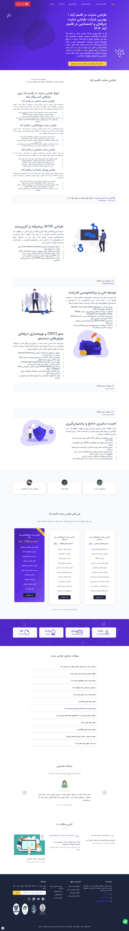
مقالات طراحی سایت (73, 896)
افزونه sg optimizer (108, 283)
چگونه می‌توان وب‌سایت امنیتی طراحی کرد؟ (82, 674)
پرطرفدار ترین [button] (72, 4)
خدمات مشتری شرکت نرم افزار (56, 887)
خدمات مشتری (21, 4)
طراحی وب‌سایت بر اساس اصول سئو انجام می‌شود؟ (80, 736)
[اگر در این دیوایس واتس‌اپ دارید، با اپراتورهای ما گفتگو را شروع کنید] (125, 921)
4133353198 (102, 201)
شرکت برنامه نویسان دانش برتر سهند (58, 926)
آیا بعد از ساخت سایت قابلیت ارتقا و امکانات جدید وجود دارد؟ (77, 667)
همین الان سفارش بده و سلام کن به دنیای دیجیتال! (86, 64)
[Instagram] (29, 899)
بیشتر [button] (52, 4)
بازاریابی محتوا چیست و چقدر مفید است (100, 840)
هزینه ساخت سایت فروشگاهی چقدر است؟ (83, 681)
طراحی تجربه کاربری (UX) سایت (86, 729)
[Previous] (24, 792)
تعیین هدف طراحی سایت (88, 722)
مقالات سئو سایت (74, 893)
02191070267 (111, 201)
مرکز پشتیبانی (58, 891)
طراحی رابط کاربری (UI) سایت (86, 701)
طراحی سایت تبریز (101, 4)
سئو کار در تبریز (109, 388)
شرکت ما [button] (61, 4)
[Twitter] (38, 899)
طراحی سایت (58, 898)
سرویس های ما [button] (86, 4)
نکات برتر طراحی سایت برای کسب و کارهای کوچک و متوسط (67, 843)
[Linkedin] (33, 899)
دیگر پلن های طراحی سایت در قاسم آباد (63, 609)
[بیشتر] (29, 494)
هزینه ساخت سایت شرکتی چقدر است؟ (84, 695)
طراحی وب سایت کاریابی (36, 858)
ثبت (17, 893)
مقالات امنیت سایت (73, 886)
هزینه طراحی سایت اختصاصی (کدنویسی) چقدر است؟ (79, 708)
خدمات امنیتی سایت (108, 414)
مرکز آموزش (58, 894)
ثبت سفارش (29, 595)
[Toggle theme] (2, 928)
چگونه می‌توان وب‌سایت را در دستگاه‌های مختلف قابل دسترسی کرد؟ (75, 715)
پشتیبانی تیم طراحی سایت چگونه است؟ (83, 688)
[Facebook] (43, 899)
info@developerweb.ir (103, 901)
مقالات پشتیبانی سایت (73, 889)
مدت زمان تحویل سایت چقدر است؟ (85, 743)
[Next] (104, 792)
